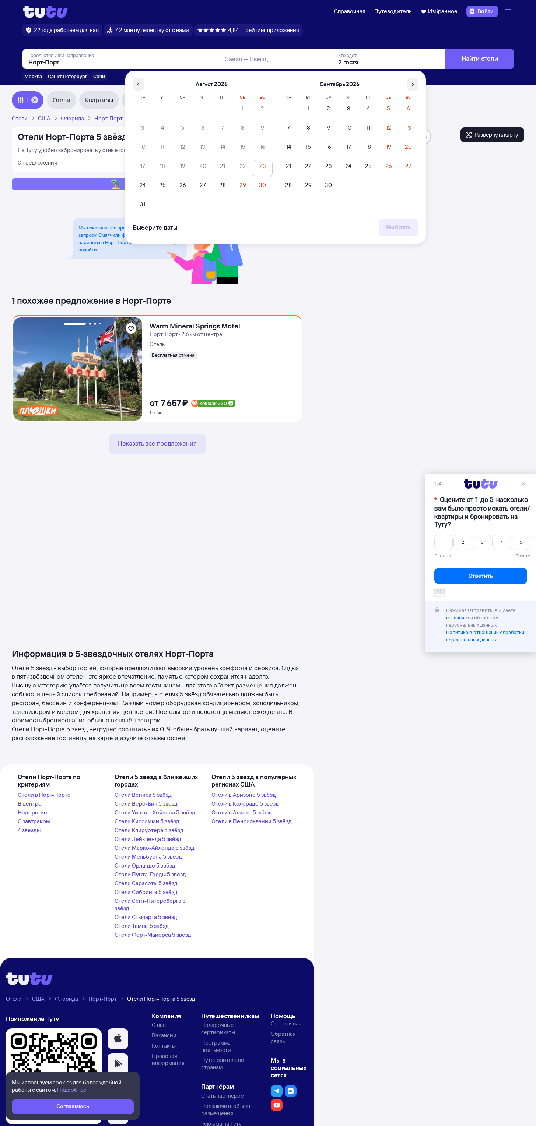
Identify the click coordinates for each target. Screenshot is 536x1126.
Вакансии (164, 1035)
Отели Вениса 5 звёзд (143, 794)
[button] (118, 1038)
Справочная (349, 11)
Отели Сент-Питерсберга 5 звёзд (150, 904)
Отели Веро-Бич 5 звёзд (146, 803)
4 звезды (29, 830)
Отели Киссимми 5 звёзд (147, 821)
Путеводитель (393, 11)
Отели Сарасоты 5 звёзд (146, 883)
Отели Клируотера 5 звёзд (149, 830)
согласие (456, 617)
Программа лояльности (216, 1046)
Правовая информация (168, 1059)
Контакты (164, 1045)
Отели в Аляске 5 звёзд (241, 812)
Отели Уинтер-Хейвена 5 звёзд (155, 812)
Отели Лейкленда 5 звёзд (148, 838)
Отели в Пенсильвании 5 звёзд (251, 821)
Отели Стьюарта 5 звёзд (146, 917)
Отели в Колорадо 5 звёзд (245, 803)
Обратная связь (283, 1037)
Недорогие (32, 812)
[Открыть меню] (509, 11)
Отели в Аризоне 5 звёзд (243, 794)
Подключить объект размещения (226, 1109)
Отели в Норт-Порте (44, 794)
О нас (159, 1024)
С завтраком (34, 821)
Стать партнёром (222, 1095)
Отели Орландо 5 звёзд (145, 865)
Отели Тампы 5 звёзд (142, 925)
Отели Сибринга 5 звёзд (146, 892)
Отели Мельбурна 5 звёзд (148, 856)
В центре (30, 803)
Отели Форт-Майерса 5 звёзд (153, 934)
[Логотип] (45, 11)
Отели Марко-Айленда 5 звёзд (155, 847)
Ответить (481, 576)
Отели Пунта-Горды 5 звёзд (150, 874)
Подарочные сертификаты (218, 1028)
